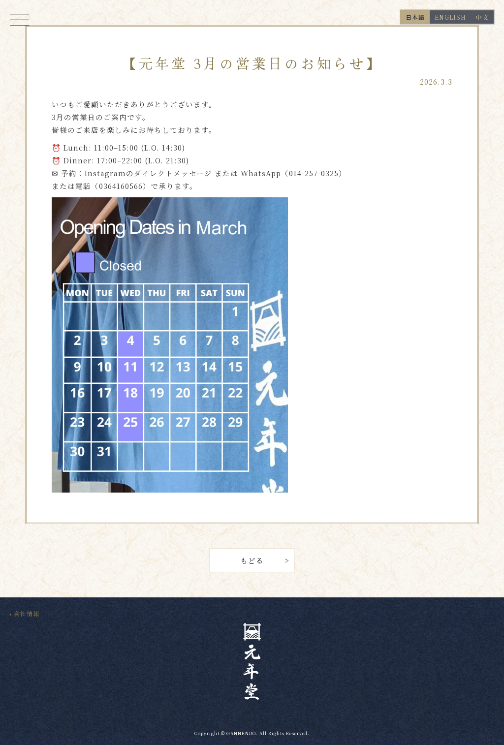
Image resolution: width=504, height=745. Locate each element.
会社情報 (26, 613)
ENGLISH (450, 17)
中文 (482, 17)
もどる (252, 560)
